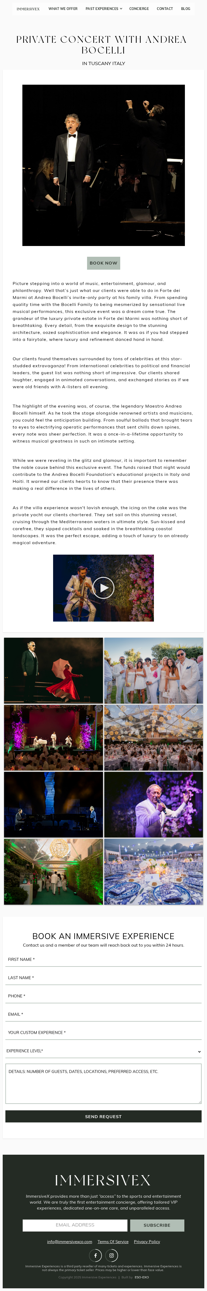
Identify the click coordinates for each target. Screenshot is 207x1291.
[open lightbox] (103, 588)
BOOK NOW (104, 263)
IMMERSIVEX (28, 9)
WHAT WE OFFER (63, 9)
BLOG (186, 9)
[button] (103, 9)
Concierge (139, 9)
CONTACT (165, 9)
